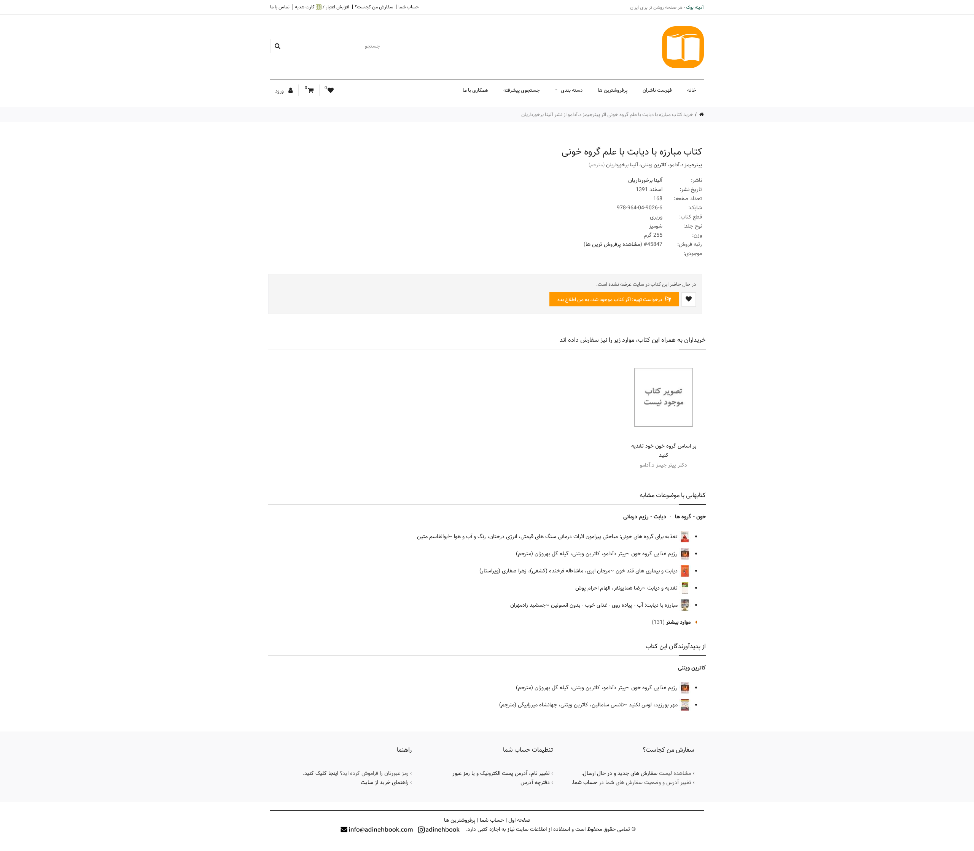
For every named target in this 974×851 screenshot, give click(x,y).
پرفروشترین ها (612, 90)
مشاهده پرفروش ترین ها (613, 244)
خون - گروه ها (690, 516)
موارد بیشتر (678, 622)
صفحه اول (519, 820)
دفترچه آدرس (535, 782)
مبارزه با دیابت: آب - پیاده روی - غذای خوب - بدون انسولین (615, 605)
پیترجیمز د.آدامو (686, 165)
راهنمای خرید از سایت (385, 782)
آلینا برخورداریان (622, 165)
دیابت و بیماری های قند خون (647, 570)
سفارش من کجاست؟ (374, 7)
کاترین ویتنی (654, 165)
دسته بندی (571, 90)
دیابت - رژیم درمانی (644, 516)
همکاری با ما (475, 90)
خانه (691, 90)
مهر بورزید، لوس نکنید (654, 704)
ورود (280, 91)
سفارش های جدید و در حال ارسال (620, 773)
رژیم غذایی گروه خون (655, 553)
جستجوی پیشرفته (521, 90)
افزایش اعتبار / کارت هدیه (322, 7)
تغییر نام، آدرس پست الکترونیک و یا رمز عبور (501, 773)
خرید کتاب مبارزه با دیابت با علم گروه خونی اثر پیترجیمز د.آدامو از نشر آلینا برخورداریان (607, 114)
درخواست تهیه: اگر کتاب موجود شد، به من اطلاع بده (610, 299)
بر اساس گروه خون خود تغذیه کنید (663, 450)
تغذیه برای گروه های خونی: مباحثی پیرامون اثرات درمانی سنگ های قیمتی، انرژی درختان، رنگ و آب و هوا (566, 536)
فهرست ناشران (657, 90)
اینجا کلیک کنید (321, 773)
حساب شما (408, 7)
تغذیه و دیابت (663, 588)
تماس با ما (280, 7)
